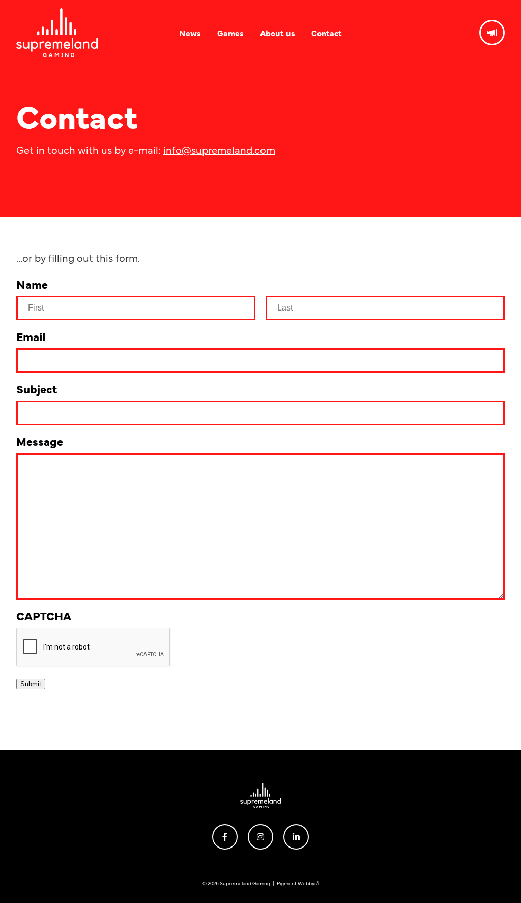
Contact (326, 32)
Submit (30, 684)
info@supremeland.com (219, 149)
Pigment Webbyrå (298, 883)
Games (230, 32)
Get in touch (492, 32)
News (190, 32)
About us (277, 32)
